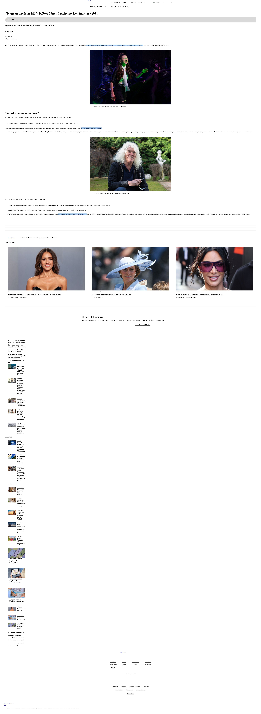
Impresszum (115, 686)
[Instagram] (134, 678)
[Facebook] (127, 678)
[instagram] (168, 2)
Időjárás (125, 2)
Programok (135, 662)
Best (124, 665)
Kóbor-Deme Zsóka (199, 214)
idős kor (19, 536)
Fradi (136, 2)
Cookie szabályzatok (141, 690)
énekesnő (39, 41)
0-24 (131, 2)
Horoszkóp (116, 2)
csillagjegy (20, 510)
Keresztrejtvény (16, 559)
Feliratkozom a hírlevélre (142, 325)
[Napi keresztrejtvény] (16, 603)
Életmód (100, 6)
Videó (113, 667)
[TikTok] (130, 678)
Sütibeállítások (130, 693)
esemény (25, 41)
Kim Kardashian (180, 292)
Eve (10, 37)
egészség (19, 498)
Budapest (19, 365)
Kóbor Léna (10, 41)
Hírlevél (125, 6)
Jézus (18, 409)
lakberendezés (21, 488)
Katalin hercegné (96, 292)
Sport (110, 6)
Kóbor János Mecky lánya (42, 45)
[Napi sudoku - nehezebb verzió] (16, 585)
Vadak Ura (9, 199)
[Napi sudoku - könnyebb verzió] (16, 564)
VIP (106, 6)
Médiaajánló (123, 686)
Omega (32, 41)
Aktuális (92, 6)
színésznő (19, 607)
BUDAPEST (118, 6)
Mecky (18, 41)
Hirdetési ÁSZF (119, 690)
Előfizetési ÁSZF (129, 690)
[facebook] (167, 2)
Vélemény (113, 665)
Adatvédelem (146, 686)
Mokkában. (21, 128)
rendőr (19, 441)
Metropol (41, 237)
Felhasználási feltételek (134, 686)
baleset (19, 454)
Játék (142, 2)
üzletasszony (11, 292)
